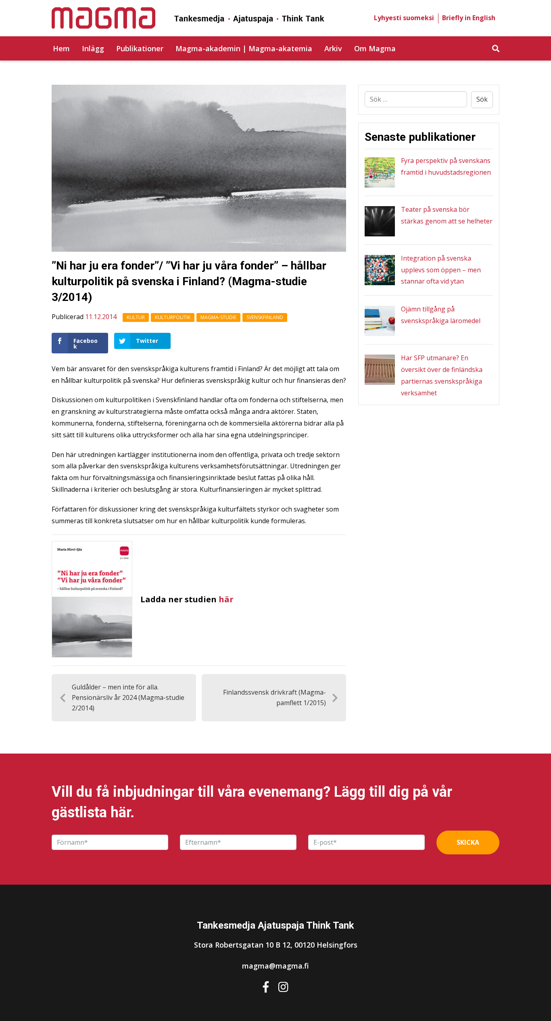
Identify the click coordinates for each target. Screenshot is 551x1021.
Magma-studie (218, 317)
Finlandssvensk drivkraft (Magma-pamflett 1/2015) (274, 697)
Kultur (136, 317)
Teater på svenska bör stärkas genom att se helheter (447, 215)
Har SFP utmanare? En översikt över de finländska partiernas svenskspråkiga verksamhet (441, 375)
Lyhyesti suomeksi (404, 17)
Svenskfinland (264, 317)
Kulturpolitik (172, 317)
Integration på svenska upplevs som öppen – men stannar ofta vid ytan (441, 270)
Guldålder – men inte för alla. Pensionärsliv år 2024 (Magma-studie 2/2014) (128, 697)
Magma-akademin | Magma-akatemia (243, 48)
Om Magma (375, 48)
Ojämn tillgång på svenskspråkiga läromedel (440, 315)
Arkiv (333, 48)
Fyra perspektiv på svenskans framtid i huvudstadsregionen (446, 166)
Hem (61, 48)
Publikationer (139, 48)
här (226, 599)
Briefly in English (468, 17)
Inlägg (93, 48)
